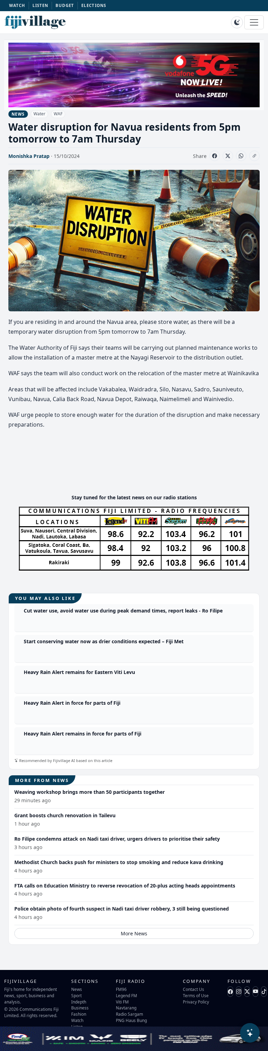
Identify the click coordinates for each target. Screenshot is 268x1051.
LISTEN (40, 5)
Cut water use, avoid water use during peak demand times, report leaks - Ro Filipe (123, 610)
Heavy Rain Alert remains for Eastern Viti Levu (79, 672)
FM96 (121, 989)
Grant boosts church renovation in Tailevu (65, 815)
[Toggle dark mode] (237, 22)
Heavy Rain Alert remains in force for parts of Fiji (82, 733)
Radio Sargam (129, 1014)
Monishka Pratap (29, 156)
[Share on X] (228, 156)
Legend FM (126, 995)
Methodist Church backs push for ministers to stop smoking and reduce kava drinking (118, 862)
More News (134, 933)
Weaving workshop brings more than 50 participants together (89, 792)
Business (80, 1007)
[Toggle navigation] (254, 22)
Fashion (78, 1014)
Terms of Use (196, 995)
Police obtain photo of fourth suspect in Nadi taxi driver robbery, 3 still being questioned (121, 908)
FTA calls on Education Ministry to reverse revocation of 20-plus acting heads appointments (124, 885)
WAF (58, 114)
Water (39, 114)
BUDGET (64, 5)
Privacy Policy (196, 1002)
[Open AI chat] (250, 1033)
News (76, 989)
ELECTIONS (93, 5)
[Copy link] (254, 156)
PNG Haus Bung (131, 1020)
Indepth (78, 1002)
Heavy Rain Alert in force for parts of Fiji (72, 703)
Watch (77, 1020)
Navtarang (126, 1007)
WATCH (17, 5)
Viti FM (122, 1002)
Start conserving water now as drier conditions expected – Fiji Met (104, 641)
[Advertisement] (135, 467)
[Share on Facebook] (214, 156)
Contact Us (193, 989)
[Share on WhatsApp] (241, 156)
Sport (76, 995)
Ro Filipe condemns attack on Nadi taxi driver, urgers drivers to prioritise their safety (117, 838)
